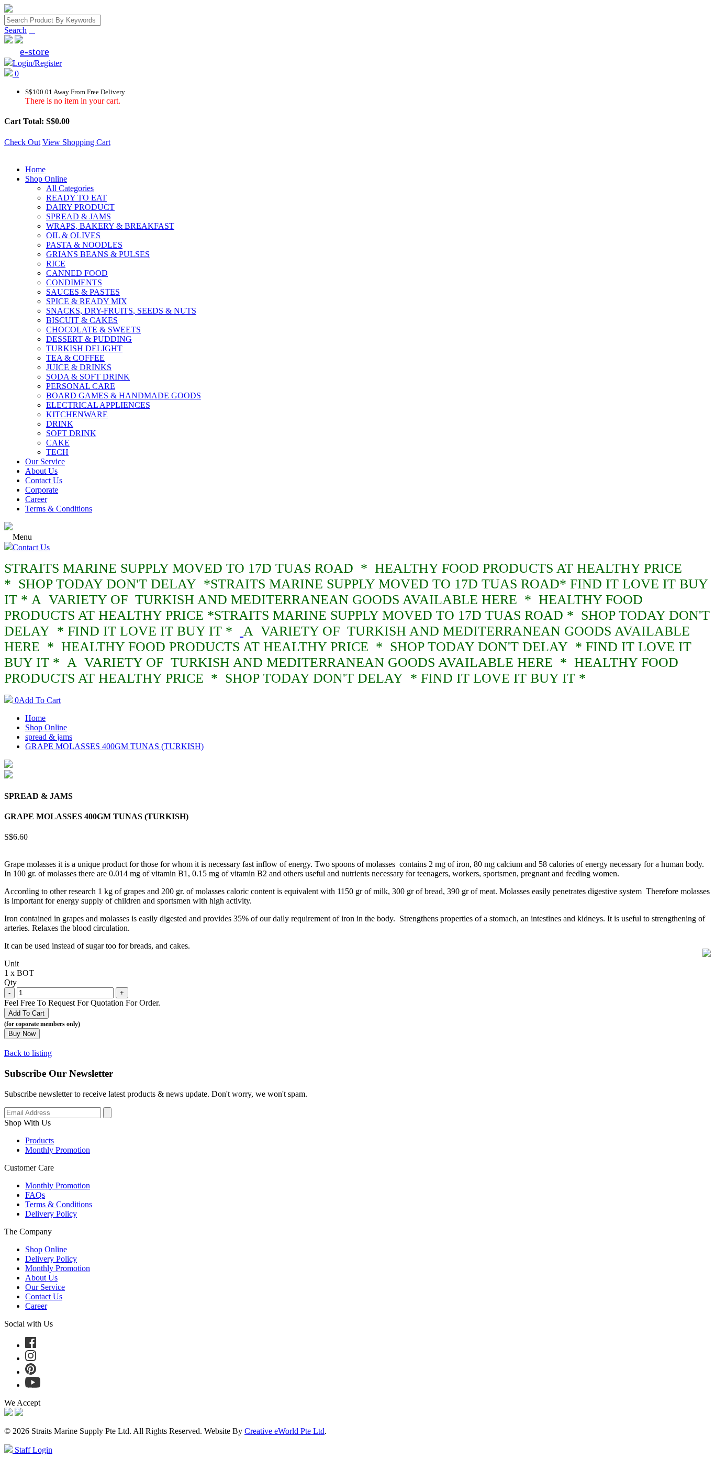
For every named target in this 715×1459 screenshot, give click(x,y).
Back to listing (28, 1053)
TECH (57, 452)
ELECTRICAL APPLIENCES (98, 404)
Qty (10, 982)
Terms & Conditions (58, 508)
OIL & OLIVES (73, 235)
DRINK (59, 423)
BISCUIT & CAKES (82, 320)
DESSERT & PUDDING (89, 339)
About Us (41, 470)
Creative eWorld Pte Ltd (284, 1431)
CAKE (58, 442)
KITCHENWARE (77, 414)
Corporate (41, 489)
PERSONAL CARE (80, 386)
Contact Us (43, 480)
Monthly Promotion (57, 1149)
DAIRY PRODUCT (80, 207)
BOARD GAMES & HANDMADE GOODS (123, 395)
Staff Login (32, 1449)
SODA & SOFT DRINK (88, 376)
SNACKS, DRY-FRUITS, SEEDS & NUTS (121, 310)
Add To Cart (38, 700)
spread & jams (48, 736)
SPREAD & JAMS (78, 216)
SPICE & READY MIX (86, 301)
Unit (11, 963)
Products (39, 1140)
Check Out (22, 142)
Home (35, 169)
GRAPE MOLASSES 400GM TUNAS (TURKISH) (114, 746)
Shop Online (46, 178)
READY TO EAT (76, 197)
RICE (55, 263)
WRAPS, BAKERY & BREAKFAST (110, 225)
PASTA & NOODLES (84, 244)
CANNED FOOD (77, 273)
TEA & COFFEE (75, 357)
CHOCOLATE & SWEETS (93, 329)
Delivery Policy (51, 1213)
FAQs (35, 1194)
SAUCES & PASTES (83, 291)
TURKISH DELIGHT (84, 348)
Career (36, 499)
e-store (34, 51)
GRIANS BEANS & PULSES (98, 254)
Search (15, 30)
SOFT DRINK (71, 433)
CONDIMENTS (74, 282)
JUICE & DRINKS (78, 367)
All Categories (70, 188)
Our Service (45, 461)
